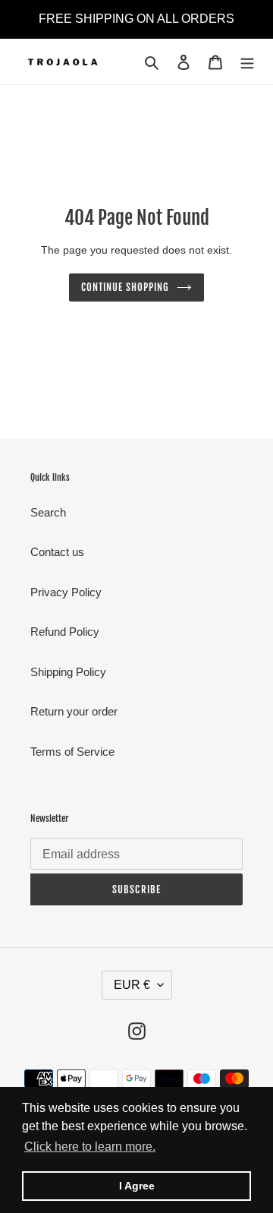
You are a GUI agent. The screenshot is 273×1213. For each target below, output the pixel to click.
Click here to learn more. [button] (89, 1146)
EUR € (132, 984)
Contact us (57, 551)
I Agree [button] (137, 1186)
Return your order (74, 711)
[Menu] (247, 62)
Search (48, 512)
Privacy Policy (66, 592)
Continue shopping (125, 287)
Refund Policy (64, 631)
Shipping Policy (68, 671)
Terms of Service (72, 751)
